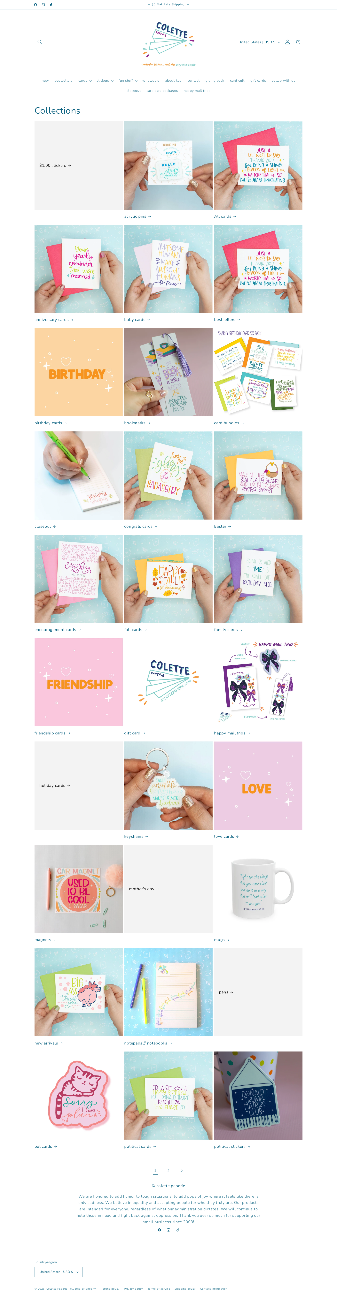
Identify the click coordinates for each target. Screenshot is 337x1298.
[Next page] (181, 1170)
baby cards (134, 319)
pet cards (43, 1146)
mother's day (141, 889)
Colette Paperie (56, 1289)
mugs (219, 939)
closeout (43, 526)
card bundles (226, 423)
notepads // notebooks (145, 1043)
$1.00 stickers (52, 165)
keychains (133, 836)
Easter (220, 526)
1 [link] (155, 1170)
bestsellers (224, 319)
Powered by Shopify (82, 1289)
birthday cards (48, 423)
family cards (226, 629)
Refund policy (110, 1289)
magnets (43, 939)
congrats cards (138, 526)
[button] (40, 42)
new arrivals (46, 1043)
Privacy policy (133, 1289)
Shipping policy (185, 1289)
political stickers (230, 1146)
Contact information (214, 1289)
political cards (137, 1146)
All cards (222, 216)
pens (223, 992)
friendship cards (50, 733)
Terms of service (159, 1289)
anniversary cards (52, 319)
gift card (132, 733)
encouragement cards (55, 629)
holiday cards (52, 785)
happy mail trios (229, 733)
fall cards (133, 629)
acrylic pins (135, 216)
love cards (224, 836)
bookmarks (134, 423)
